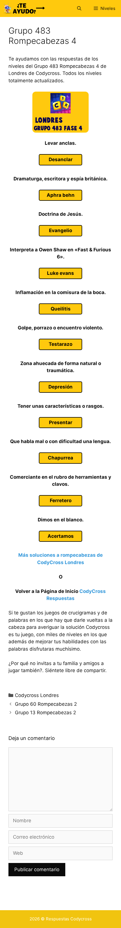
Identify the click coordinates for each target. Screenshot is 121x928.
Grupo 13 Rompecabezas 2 (45, 712)
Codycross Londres (37, 695)
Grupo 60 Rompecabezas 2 (46, 704)
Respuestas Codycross (69, 918)
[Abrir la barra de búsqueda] (79, 8)
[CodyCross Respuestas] (24, 8)
